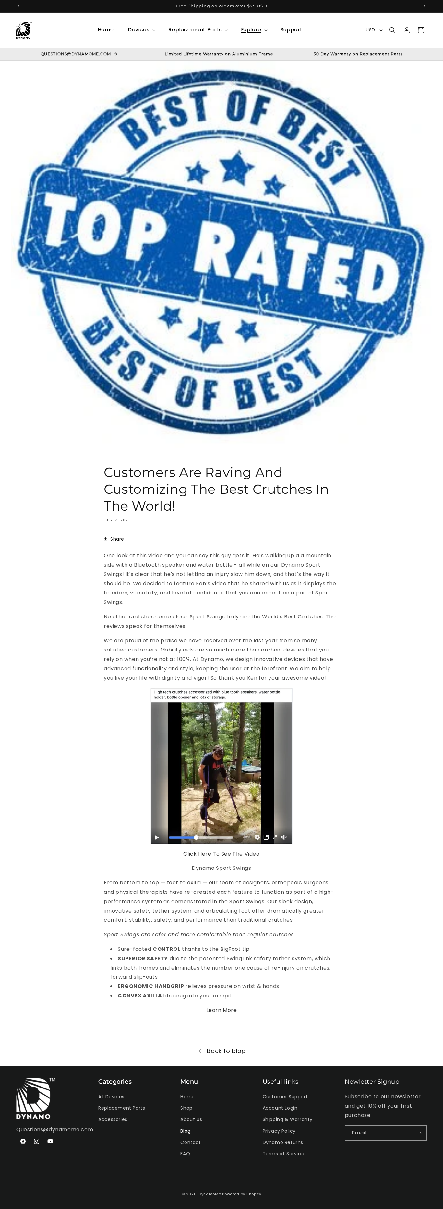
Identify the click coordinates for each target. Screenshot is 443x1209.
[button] (141, 30)
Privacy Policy (279, 1131)
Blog (185, 1131)
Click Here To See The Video (221, 853)
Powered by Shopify (241, 1194)
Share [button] (117, 538)
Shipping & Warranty (288, 1119)
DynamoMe (210, 1194)
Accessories (112, 1119)
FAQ (185, 1153)
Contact (190, 1142)
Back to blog (226, 1051)
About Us (191, 1119)
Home (187, 1096)
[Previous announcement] (18, 6)
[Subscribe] (419, 1133)
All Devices (111, 1096)
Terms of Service (284, 1153)
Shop (186, 1108)
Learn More (221, 1010)
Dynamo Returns (283, 1142)
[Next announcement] (424, 6)
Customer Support (285, 1096)
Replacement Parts (121, 1108)
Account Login (280, 1108)
